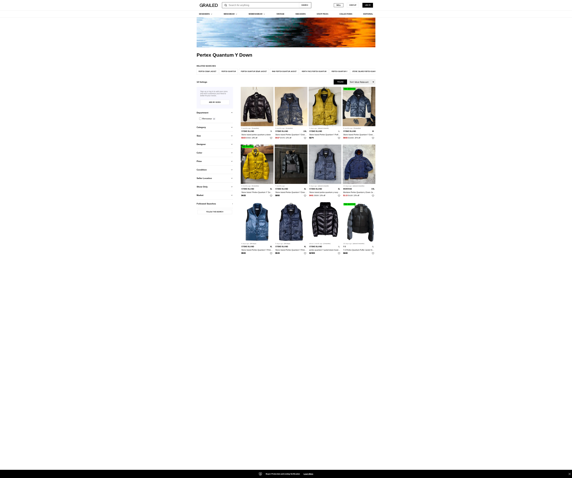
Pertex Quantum (229, 71)
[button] (214, 119)
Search (304, 5)
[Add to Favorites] (271, 138)
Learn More (308, 474)
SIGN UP (352, 5)
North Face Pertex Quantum (314, 71)
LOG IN (367, 5)
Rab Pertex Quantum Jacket (284, 71)
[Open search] (225, 5)
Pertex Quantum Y (339, 71)
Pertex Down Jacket (207, 71)
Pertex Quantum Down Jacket (254, 71)
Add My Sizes (215, 102)
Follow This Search (214, 212)
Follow (340, 82)
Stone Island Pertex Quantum (365, 71)
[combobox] (266, 5)
